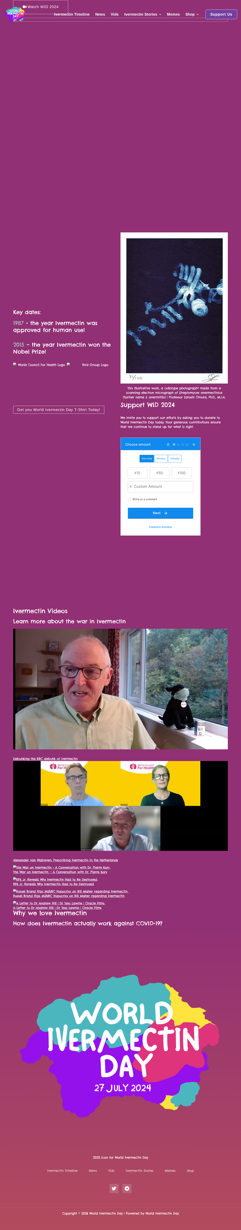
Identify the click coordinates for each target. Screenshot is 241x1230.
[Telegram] (127, 1188)
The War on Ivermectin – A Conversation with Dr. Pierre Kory (60, 872)
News (100, 14)
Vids (115, 14)
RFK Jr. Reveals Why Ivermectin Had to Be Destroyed (53, 884)
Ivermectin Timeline (72, 14)
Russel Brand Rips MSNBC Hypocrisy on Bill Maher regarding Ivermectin (68, 896)
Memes (173, 14)
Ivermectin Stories (140, 14)
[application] (159, 14)
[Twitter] (114, 1188)
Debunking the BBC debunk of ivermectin (45, 759)
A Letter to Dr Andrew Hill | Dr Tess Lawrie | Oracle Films (57, 908)
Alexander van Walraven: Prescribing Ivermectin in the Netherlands (65, 860)
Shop (190, 14)
